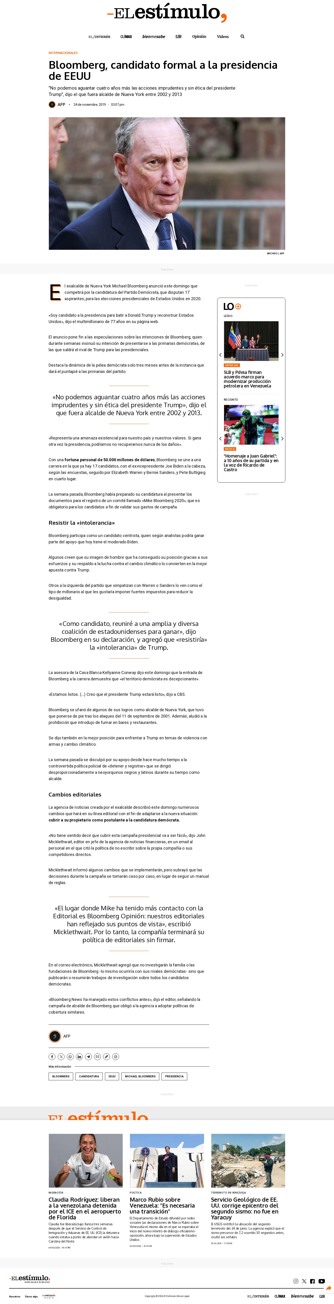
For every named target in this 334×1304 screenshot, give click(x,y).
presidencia (174, 1076)
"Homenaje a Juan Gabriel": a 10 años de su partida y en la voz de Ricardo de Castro (251, 462)
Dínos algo (31, 1296)
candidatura (89, 1076)
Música (230, 449)
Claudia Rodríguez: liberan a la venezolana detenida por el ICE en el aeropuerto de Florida (85, 1208)
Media (48, 1296)
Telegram (88, 1056)
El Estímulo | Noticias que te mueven (29, 1279)
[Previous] (220, 355)
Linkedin (79, 1056)
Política (136, 1192)
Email (97, 1056)
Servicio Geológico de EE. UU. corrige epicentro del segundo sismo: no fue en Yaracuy (245, 1208)
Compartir (329, 1288)
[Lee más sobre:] (251, 425)
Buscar (242, 36)
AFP (61, 105)
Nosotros (14, 1296)
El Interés (99, 37)
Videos (223, 36)
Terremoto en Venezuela (228, 1192)
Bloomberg (61, 1076)
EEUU (112, 1076)
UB (179, 36)
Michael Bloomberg (140, 1076)
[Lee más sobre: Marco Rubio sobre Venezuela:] (167, 1161)
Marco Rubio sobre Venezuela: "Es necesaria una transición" (162, 1205)
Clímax (280, 1296)
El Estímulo (98, 1120)
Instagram (296, 1281)
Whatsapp (70, 1056)
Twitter (61, 1056)
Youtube (322, 1281)
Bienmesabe (153, 36)
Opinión (199, 36)
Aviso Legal (183, 1296)
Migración (56, 1192)
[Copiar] (106, 1056)
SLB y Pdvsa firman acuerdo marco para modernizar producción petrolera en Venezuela (247, 378)
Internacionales (63, 52)
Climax (126, 36)
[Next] (282, 355)
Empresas (232, 365)
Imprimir (115, 1056)
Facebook (52, 1056)
